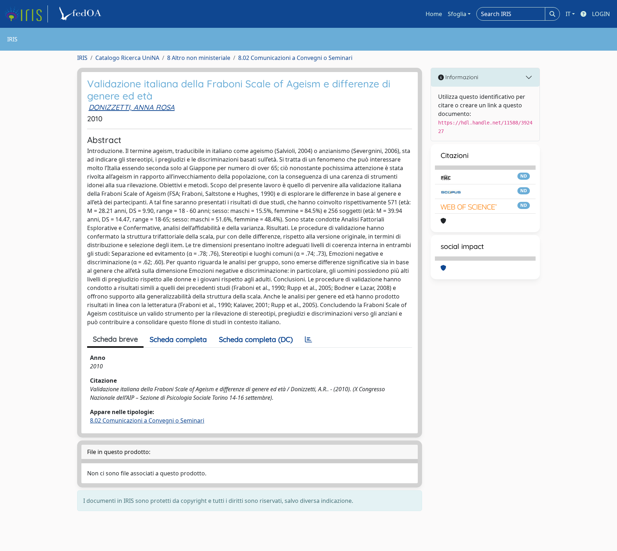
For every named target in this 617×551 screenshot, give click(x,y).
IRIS (82, 58)
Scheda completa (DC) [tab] (256, 339)
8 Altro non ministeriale (198, 58)
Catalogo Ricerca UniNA (127, 58)
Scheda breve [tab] (115, 339)
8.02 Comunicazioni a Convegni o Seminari (295, 58)
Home (434, 14)
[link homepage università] (81, 13)
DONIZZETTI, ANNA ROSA (132, 107)
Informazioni (461, 77)
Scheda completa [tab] (178, 339)
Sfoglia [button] (457, 14)
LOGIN (601, 14)
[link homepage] (26, 13)
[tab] (308, 339)
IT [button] (568, 14)
